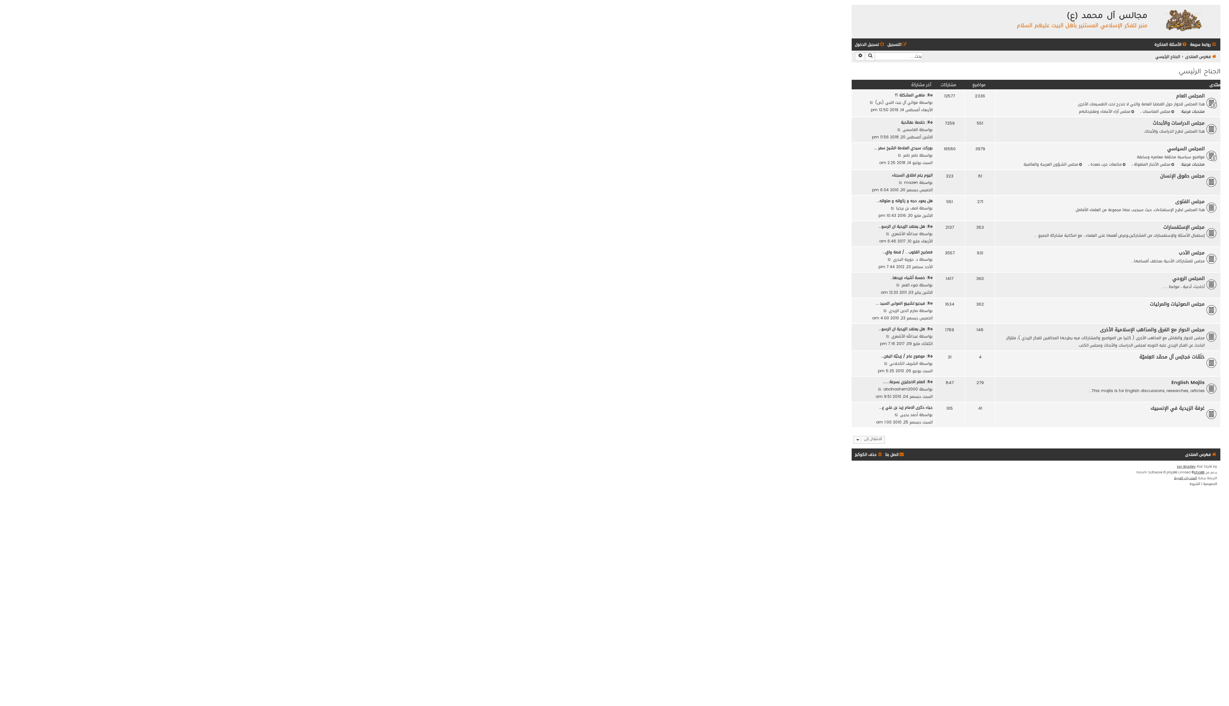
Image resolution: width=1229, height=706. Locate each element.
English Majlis (1188, 382)
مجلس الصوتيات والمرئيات (1177, 304)
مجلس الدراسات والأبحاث (1179, 123)
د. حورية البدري (905, 259)
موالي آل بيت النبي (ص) (896, 102)
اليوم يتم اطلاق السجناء (912, 175)
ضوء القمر (910, 285)
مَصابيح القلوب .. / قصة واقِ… (907, 252)
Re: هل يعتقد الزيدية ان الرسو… (906, 226)
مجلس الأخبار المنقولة (1151, 164)
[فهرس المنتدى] (1183, 20)
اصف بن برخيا (907, 208)
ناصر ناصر (910, 155)
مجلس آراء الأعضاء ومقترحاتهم (1104, 111)
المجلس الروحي (1188, 278)
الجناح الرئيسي (1199, 72)
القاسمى (910, 129)
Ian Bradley (1186, 467)
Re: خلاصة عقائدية (917, 122)
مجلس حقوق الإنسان (1182, 175)
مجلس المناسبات (1155, 111)
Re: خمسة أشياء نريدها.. (912, 277)
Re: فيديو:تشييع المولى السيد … (904, 303)
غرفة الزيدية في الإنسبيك (1178, 408)
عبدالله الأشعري (904, 233)
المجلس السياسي (1186, 148)
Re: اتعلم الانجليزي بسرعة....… (908, 381)
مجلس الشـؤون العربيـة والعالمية (1051, 164)
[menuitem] (1171, 44)
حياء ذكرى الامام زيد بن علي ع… (906, 407)
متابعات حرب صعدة (1105, 164)
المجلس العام (1190, 95)
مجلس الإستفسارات (1184, 227)
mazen (911, 182)
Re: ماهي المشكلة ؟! (914, 95)
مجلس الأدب (1192, 252)
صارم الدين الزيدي (903, 310)
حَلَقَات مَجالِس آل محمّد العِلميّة (1172, 356)
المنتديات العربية (1185, 478)
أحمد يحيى (909, 414)
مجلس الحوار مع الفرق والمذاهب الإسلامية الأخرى (1152, 329)
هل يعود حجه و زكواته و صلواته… (905, 200)
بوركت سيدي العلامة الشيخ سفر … (903, 148)
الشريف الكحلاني (903, 363)
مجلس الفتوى (1190, 201)
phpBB (1199, 472)
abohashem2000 (900, 389)
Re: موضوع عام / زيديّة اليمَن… (907, 356)
